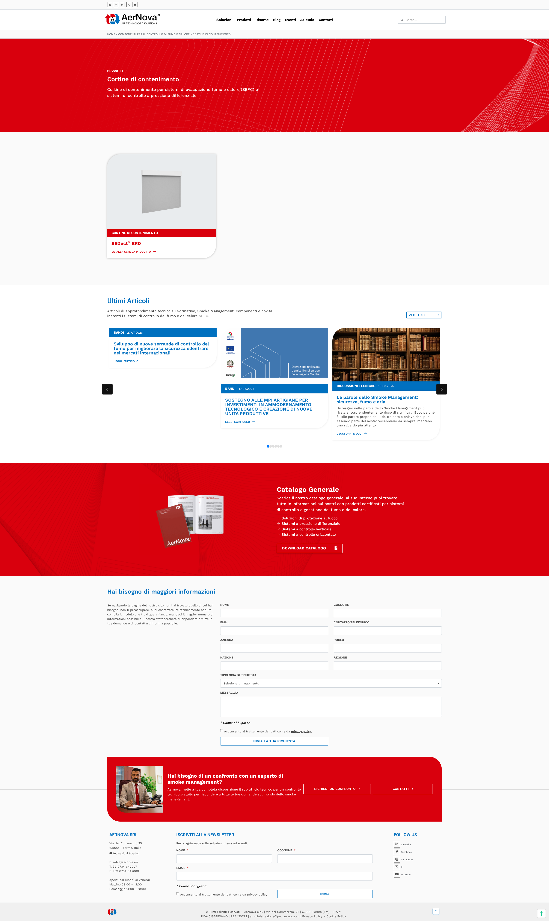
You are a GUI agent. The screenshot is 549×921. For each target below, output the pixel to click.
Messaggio (229, 692)
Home (111, 34)
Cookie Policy (336, 916)
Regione (340, 657)
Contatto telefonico (351, 622)
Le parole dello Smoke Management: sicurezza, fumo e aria (377, 399)
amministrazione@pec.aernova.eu (274, 916)
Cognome (341, 604)
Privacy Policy (312, 916)
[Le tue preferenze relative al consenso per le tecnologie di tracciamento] (541, 913)
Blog (277, 20)
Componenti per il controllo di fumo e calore (154, 34)
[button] (441, 389)
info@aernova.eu (125, 862)
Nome (224, 604)
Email (224, 622)
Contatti (326, 20)
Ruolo (339, 640)
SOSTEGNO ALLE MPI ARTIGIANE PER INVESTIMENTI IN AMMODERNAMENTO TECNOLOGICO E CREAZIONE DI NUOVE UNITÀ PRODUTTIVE (268, 406)
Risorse (262, 20)
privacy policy (301, 731)
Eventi (290, 20)
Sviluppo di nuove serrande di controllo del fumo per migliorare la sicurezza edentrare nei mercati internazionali (161, 348)
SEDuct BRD (126, 243)
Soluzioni (224, 20)
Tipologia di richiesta (238, 675)
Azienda (307, 20)
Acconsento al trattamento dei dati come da (268, 731)
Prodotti (244, 20)
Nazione (226, 657)
